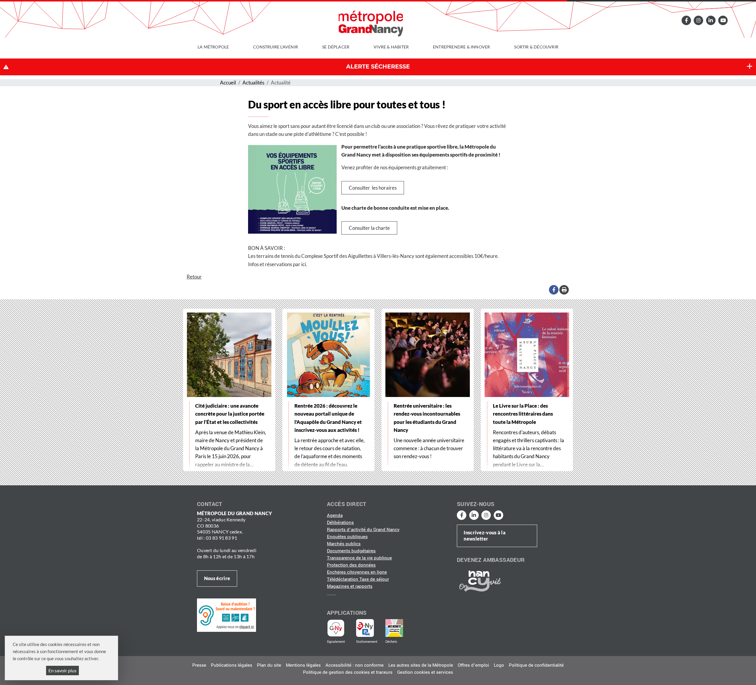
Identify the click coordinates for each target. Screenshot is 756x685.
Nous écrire (217, 578)
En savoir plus (62, 670)
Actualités (253, 82)
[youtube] (723, 20)
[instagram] (698, 20)
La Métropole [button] (213, 46)
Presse (199, 665)
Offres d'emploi (473, 665)
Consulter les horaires (373, 188)
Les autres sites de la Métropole (420, 665)
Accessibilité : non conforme (354, 665)
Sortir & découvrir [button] (536, 46)
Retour (194, 277)
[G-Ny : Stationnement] (369, 628)
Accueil (228, 82)
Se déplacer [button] (335, 46)
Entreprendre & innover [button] (461, 46)
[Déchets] (394, 628)
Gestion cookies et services (425, 672)
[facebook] (686, 20)
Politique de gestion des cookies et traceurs (347, 672)
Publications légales (231, 665)
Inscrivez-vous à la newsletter (485, 535)
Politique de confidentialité (536, 665)
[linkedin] (710, 20)
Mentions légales (303, 665)
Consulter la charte (369, 228)
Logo (499, 665)
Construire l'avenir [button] (275, 46)
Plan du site (269, 665)
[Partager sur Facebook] (554, 290)
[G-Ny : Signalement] (338, 628)
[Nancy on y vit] (479, 580)
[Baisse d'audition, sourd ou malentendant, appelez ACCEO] (226, 614)
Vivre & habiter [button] (391, 46)
